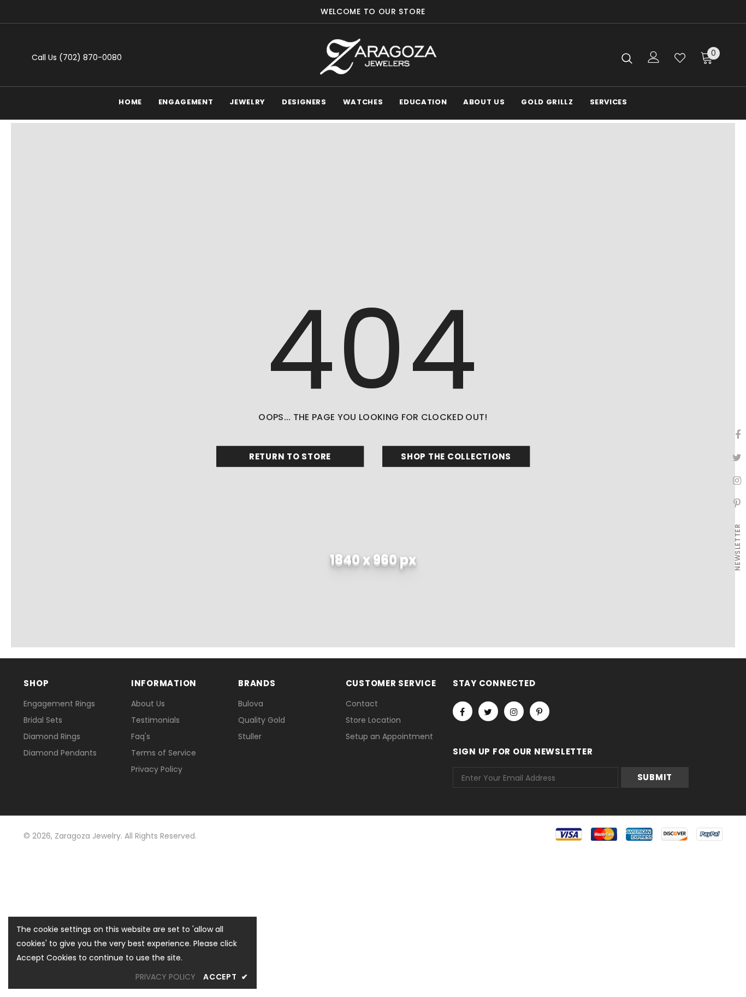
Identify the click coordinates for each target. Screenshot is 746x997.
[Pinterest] (539, 711)
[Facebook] (462, 711)
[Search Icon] (626, 57)
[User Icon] (654, 57)
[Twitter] (488, 711)
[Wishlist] (679, 57)
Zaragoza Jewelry (88, 835)
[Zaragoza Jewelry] (377, 57)
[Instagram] (514, 711)
